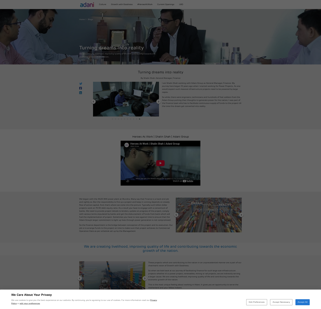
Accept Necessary (281, 302)
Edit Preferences (257, 302)
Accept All (302, 302)
